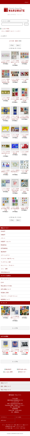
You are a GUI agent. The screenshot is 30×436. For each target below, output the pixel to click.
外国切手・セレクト (10, 31)
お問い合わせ (3, 420)
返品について (25, 424)
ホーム (3, 31)
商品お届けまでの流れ (6, 285)
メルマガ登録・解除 (8, 428)
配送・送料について (18, 424)
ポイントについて (5, 279)
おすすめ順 (11, 41)
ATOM (24, 428)
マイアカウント (4, 417)
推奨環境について (5, 299)
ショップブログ (16, 428)
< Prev (11, 45)
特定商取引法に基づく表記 (10, 426)
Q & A (2, 282)
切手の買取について (6, 289)
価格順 (16, 41)
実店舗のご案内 (5, 292)
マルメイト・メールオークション (9, 296)
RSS (21, 428)
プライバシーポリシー (20, 426)
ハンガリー (18, 31)
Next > (18, 45)
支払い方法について (9, 424)
